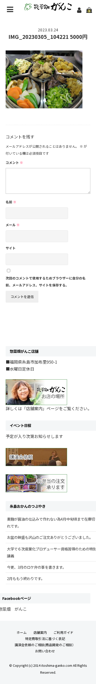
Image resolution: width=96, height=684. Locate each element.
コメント (14, 162)
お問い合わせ (45, 650)
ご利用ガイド (63, 632)
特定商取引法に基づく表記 (45, 638)
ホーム (22, 632)
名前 (11, 201)
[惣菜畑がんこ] (48, 7)
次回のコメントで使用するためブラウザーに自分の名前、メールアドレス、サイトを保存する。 (46, 281)
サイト (11, 247)
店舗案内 (40, 632)
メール (13, 224)
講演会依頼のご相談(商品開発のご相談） (45, 644)
